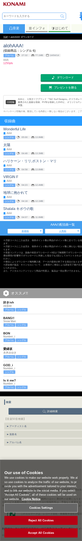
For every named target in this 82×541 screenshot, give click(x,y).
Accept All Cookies (41, 532)
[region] (41, 500)
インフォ (38, 28)
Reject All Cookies (41, 520)
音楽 (16, 28)
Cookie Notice (31, 499)
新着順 (25, 231)
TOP (5, 37)
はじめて (61, 28)
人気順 (62, 231)
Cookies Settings (41, 507)
